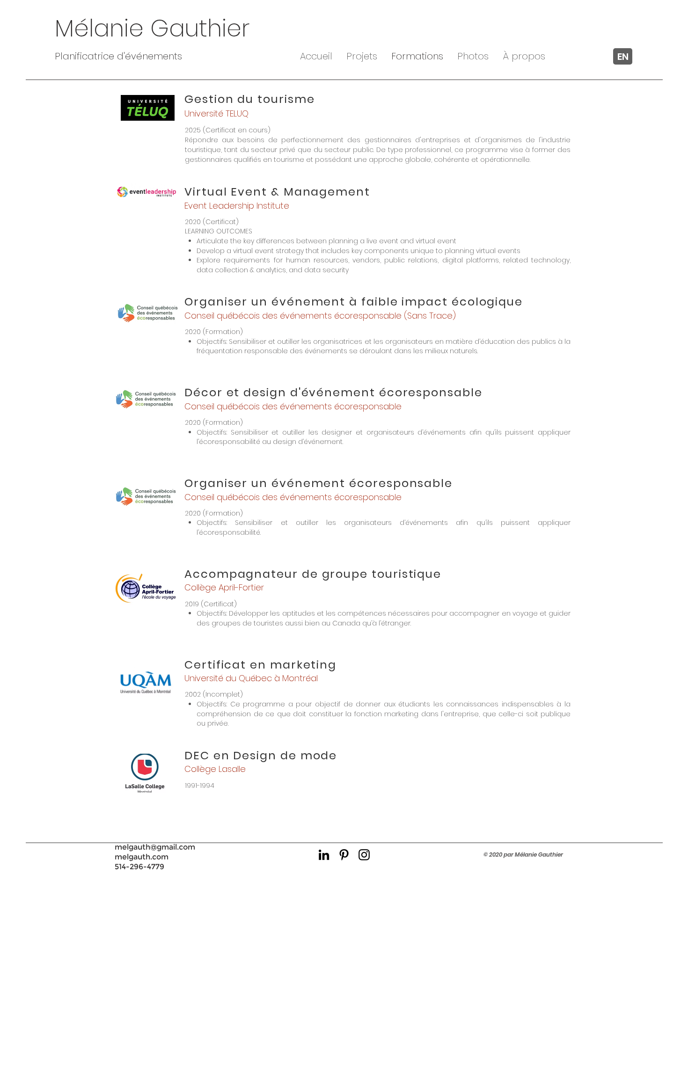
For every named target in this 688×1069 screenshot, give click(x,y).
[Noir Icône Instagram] (364, 854)
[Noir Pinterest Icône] (344, 854)
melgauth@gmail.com (155, 847)
